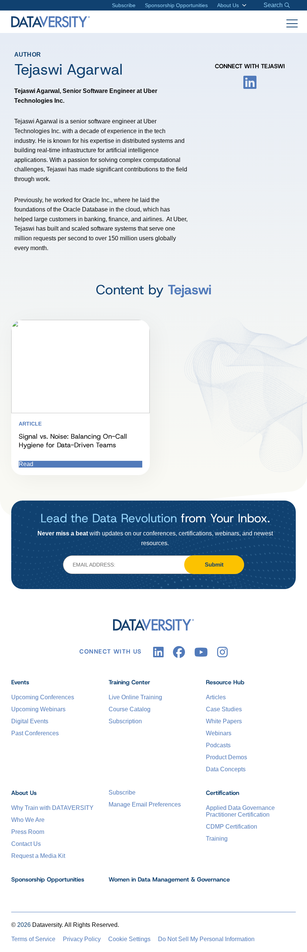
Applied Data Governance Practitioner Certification (240, 811)
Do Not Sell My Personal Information (206, 939)
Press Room (27, 832)
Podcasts (218, 745)
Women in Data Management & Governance (169, 879)
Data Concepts (226, 769)
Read (26, 464)
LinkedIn (249, 82)
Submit (214, 564)
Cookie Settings (129, 939)
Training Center (129, 682)
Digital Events (29, 721)
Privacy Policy (82, 939)
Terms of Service (33, 939)
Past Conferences (35, 733)
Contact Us (26, 844)
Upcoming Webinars (38, 709)
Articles (216, 697)
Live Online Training (135, 697)
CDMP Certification (231, 826)
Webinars (218, 733)
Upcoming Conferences (42, 697)
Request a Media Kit (38, 856)
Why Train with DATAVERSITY (52, 808)
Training (217, 838)
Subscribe (124, 5)
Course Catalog (130, 709)
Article (30, 424)
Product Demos (226, 757)
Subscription (125, 721)
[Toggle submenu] (243, 5)
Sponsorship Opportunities (176, 5)
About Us (228, 5)
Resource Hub (225, 682)
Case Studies (224, 709)
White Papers (224, 721)
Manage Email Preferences (145, 804)
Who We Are (28, 820)
